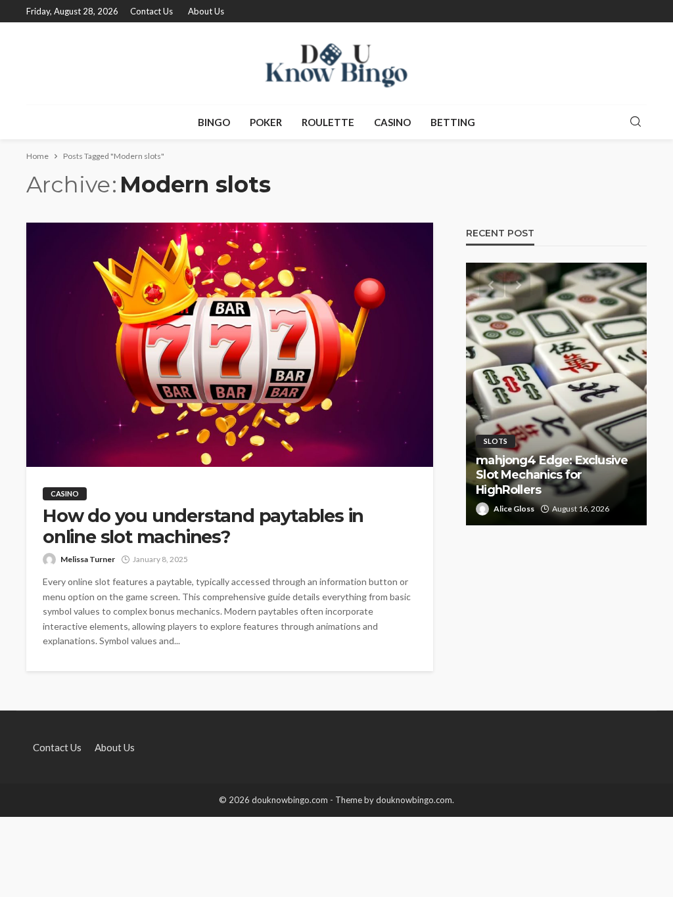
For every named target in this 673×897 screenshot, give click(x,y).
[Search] (635, 122)
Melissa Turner (87, 559)
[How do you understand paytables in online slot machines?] (229, 345)
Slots (495, 441)
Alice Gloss (514, 509)
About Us (206, 11)
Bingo (214, 122)
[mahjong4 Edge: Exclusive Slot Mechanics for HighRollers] (556, 394)
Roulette (328, 122)
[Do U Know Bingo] (336, 63)
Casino (392, 122)
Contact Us (151, 11)
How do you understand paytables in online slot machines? (203, 527)
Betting (452, 122)
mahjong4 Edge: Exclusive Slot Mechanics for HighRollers (552, 474)
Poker (266, 122)
